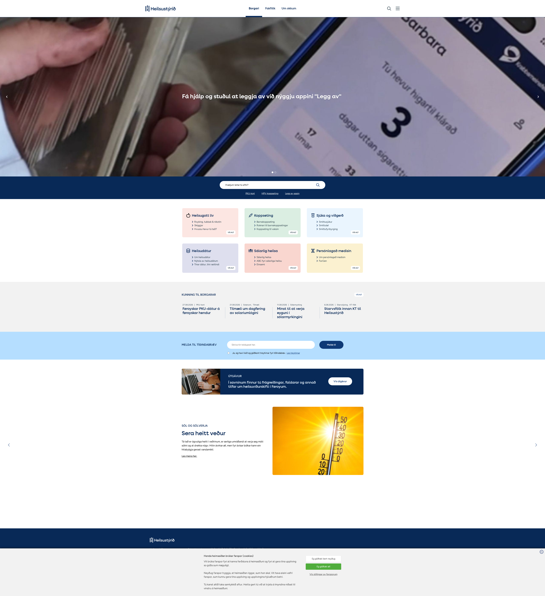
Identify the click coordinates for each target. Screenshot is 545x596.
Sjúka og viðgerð (329, 215)
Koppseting (263, 215)
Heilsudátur (201, 251)
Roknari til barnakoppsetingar (272, 225)
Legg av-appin (292, 193)
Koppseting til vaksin (268, 229)
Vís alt (231, 232)
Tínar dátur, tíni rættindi (206, 264)
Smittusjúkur (325, 221)
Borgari (254, 8)
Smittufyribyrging (328, 229)
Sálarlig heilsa (266, 251)
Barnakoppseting (266, 221)
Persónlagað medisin (333, 251)
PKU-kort (250, 193)
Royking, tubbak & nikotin (207, 221)
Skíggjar (198, 225)
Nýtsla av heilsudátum (206, 260)
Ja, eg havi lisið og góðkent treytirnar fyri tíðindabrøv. (259, 353)
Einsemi (261, 264)
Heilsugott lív (203, 215)
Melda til (331, 344)
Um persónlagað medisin (332, 257)
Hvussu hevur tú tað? (205, 229)
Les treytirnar (293, 353)
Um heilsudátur (202, 257)
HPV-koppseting (270, 193)
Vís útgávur (340, 381)
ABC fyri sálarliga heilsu (269, 260)
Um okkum (289, 8)
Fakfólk (270, 8)
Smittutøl (324, 225)
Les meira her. (189, 456)
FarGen (323, 260)
